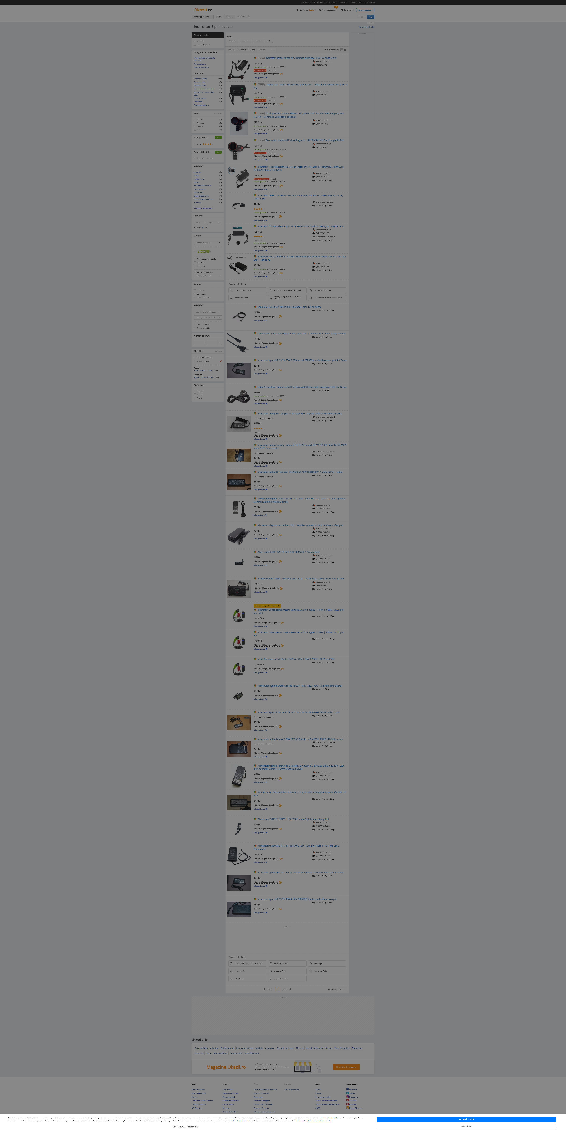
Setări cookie (301, 1120)
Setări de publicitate (239, 1120)
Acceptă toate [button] (466, 1119)
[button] (186, 1125)
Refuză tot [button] (466, 1126)
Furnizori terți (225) (330, 1118)
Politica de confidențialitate (319, 1120)
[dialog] (283, 1123)
